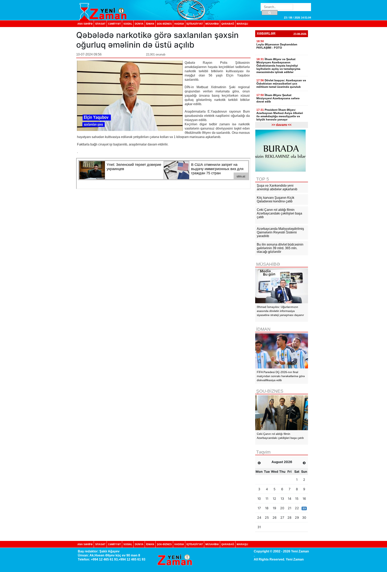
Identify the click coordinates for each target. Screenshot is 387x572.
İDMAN (150, 23)
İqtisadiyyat (194, 23)
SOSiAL (127, 23)
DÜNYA (139, 23)
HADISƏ (179, 23)
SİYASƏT (100, 23)
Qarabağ (227, 23)
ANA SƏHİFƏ (85, 23)
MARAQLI (242, 23)
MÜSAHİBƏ (212, 23)
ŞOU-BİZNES (164, 23)
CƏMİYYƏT (114, 23)
